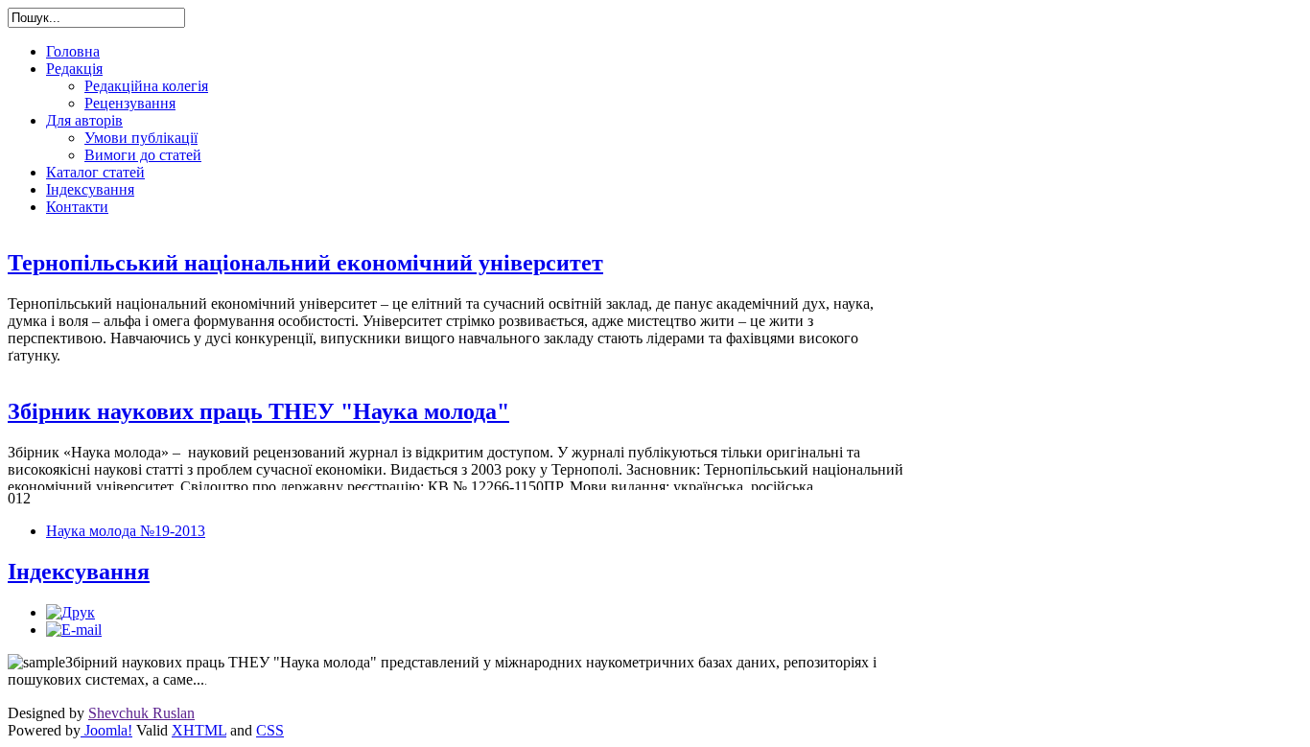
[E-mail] (74, 629)
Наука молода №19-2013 (125, 531)
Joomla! (106, 730)
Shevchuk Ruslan (141, 713)
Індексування (79, 571)
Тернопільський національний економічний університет (305, 262)
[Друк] (70, 612)
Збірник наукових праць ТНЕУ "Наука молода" (258, 411)
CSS (270, 730)
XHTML (199, 730)
